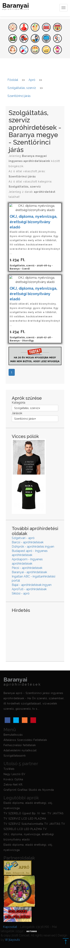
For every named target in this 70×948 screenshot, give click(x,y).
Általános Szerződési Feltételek (25, 739)
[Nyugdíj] (35, 355)
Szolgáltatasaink (15, 755)
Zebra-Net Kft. (13, 784)
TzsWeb (9, 768)
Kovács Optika (13, 779)
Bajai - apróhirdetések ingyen (32, 585)
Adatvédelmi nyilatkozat (20, 750)
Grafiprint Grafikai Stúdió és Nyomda (29, 789)
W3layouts (12, 939)
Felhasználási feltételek (20, 745)
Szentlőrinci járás (24, 418)
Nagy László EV (14, 774)
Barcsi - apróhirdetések (27, 542)
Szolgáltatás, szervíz (26, 408)
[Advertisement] (35, 634)
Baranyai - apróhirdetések (29, 572)
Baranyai (16, 7)
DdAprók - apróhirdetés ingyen (33, 546)
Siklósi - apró (20, 593)
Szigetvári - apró (23, 538)
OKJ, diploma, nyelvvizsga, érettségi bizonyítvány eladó (33, 221)
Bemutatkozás (13, 734)
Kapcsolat (10, 927)
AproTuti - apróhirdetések (29, 589)
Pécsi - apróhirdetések (27, 568)
